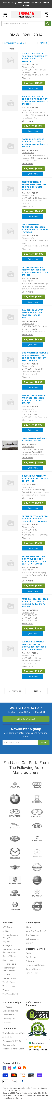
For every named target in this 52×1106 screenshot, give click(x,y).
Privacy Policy (32, 973)
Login (5, 1011)
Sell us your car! (33, 939)
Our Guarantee (32, 935)
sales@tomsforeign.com (13, 1049)
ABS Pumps (8, 927)
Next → (37, 691)
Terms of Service (33, 969)
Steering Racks (9, 964)
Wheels (6, 990)
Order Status (8, 1015)
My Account (8, 1007)
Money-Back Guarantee (29, 3)
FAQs (28, 953)
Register (14, 1011)
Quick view (33, 88)
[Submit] (48, 23)
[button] (14, 43)
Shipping (30, 961)
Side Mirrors (8, 960)
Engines (6, 942)
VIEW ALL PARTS (10, 994)
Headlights (7, 945)
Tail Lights (7, 974)
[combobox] (26, 23)
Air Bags (6, 931)
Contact (29, 943)
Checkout (7, 1022)
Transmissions (9, 986)
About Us (30, 927)
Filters (43, 43)
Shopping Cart (9, 1019)
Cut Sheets (31, 957)
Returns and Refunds (35, 965)
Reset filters (8, 49)
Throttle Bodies (9, 978)
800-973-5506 (26, 719)
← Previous (15, 691)
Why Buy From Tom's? (36, 931)
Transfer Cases (9, 982)
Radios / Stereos (10, 956)
